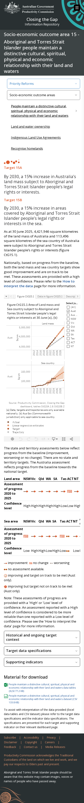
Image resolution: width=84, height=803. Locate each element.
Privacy (51, 737)
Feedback (10, 747)
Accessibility (31, 737)
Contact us (31, 747)
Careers (50, 742)
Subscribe (10, 737)
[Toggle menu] (77, 8)
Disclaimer (10, 742)
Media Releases (55, 747)
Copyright (31, 742)
